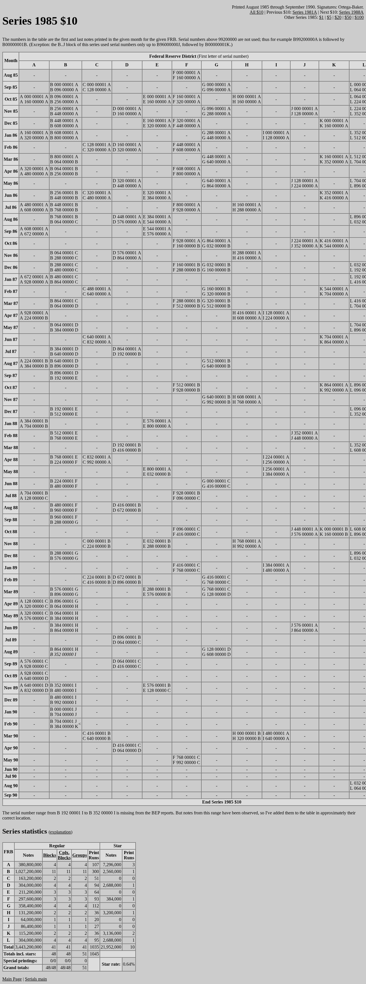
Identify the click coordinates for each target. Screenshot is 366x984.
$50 (348, 17)
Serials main (36, 979)
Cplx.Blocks (64, 855)
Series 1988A (351, 12)
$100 (359, 17)
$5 (329, 17)
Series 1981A (305, 12)
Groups (79, 855)
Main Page (12, 979)
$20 (338, 17)
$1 (321, 17)
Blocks (49, 855)
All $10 (256, 12)
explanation (60, 832)
